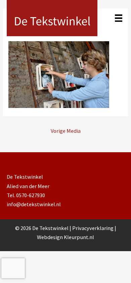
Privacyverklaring (93, 228)
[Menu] (119, 18)
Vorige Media (66, 130)
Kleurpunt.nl (79, 237)
